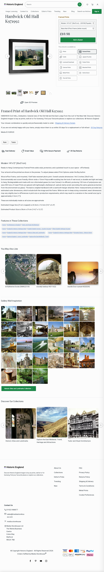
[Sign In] (97, 4)
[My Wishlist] (87, 4)
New (64, 11)
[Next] (50, 56)
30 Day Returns (96, 128)
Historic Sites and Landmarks (36, 232)
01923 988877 (12, 510)
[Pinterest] (35, 562)
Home (4, 225)
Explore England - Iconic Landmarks (17, 236)
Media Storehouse (38, 554)
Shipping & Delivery (86, 481)
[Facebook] (30, 562)
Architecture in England (14, 225)
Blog (73, 11)
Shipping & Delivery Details (65, 123)
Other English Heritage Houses (61, 228)
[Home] (13, 4)
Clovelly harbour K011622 (46, 287)
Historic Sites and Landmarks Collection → (18, 388)
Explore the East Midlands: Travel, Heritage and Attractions (49, 440)
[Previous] (7, 56)
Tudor (13, 142)
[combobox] (51, 4)
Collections (35, 11)
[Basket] (92, 4)
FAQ (80, 468)
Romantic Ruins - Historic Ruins (83, 232)
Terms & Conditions (86, 486)
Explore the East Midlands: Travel (39, 236)
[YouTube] (41, 562)
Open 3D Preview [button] (30, 102)
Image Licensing (11, 11)
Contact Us (24, 11)
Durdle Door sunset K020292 (79, 287)
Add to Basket (78, 40)
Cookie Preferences (86, 495)
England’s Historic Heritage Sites (16, 228)
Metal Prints (83, 490)
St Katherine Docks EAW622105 (17, 287)
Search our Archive (84, 11)
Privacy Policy (84, 472)
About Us (57, 468)
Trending (57, 11)
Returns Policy (84, 477)
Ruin (4, 142)
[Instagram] (46, 562)
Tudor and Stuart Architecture (30, 225)
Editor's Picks (46, 11)
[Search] (80, 4)
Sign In (97, 11)
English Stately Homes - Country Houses (39, 228)
